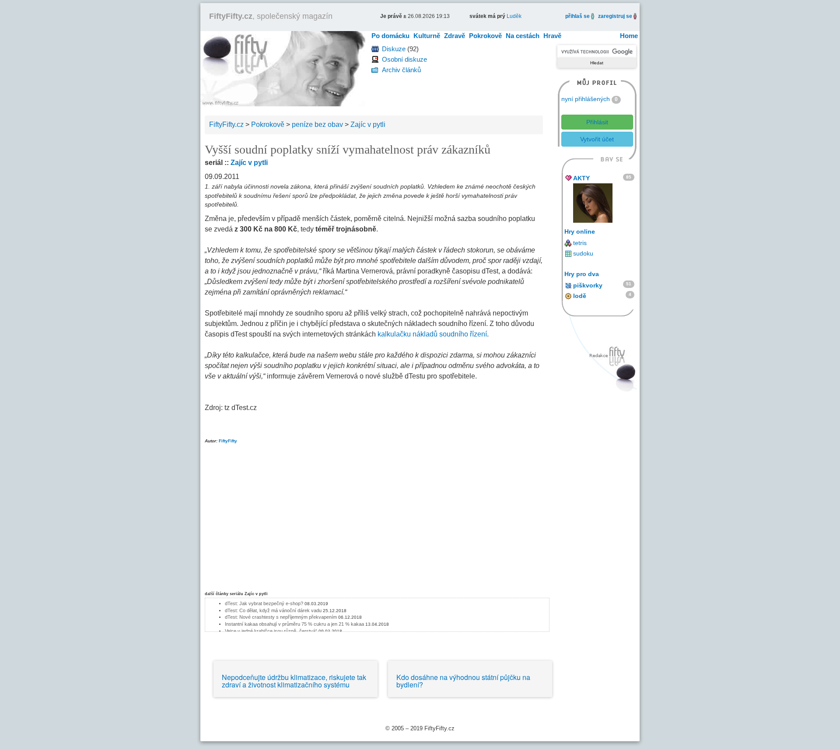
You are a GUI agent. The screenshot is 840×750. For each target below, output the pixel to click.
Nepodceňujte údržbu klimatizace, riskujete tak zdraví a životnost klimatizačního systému (294, 681)
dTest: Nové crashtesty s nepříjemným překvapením (281, 617)
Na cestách (522, 35)
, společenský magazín (270, 16)
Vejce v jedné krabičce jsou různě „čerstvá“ (271, 631)
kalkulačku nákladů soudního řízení (432, 334)
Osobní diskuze (404, 59)
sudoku (583, 253)
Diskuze (394, 49)
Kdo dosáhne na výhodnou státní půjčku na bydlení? (463, 681)
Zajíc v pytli (249, 162)
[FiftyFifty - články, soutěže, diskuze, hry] (282, 68)
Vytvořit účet (597, 139)
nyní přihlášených (585, 98)
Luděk (514, 16)
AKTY (581, 178)
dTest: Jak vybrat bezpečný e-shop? (264, 603)
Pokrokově (485, 35)
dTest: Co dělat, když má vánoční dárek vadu (273, 610)
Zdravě (454, 35)
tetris (580, 242)
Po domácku (390, 35)
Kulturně (426, 35)
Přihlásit (597, 122)
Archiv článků (401, 70)
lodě (579, 295)
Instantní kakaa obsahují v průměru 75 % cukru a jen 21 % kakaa (294, 624)
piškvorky (587, 285)
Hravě (552, 35)
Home (629, 35)
